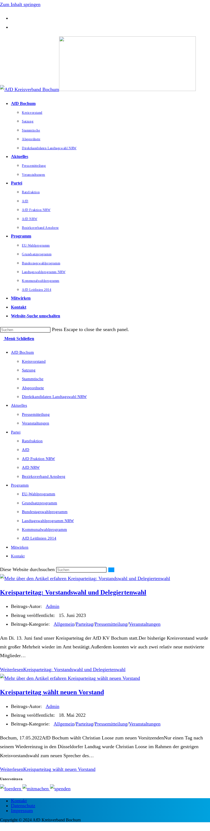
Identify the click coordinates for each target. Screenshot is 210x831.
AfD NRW (31, 467)
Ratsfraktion (32, 441)
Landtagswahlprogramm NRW (48, 521)
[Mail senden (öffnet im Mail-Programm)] (13, 27)
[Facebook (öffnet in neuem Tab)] (13, 18)
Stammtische (32, 379)
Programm (20, 485)
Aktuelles (19, 405)
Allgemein (64, 624)
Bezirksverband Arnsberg (43, 476)
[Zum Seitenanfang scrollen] (2, 826)
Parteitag (84, 624)
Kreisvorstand (34, 361)
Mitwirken (19, 547)
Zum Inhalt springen (20, 4)
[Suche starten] (111, 569)
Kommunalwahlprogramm (44, 529)
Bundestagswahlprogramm (45, 512)
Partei (16, 432)
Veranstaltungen (35, 423)
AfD (25, 449)
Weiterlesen (63, 669)
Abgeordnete (33, 388)
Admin (52, 606)
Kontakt (18, 556)
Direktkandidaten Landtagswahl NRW (54, 396)
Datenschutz (23, 805)
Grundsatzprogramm (39, 503)
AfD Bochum (22, 352)
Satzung (29, 370)
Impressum (22, 810)
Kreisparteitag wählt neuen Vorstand (52, 692)
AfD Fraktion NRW (38, 459)
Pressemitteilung (36, 414)
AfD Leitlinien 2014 (39, 538)
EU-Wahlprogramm (38, 494)
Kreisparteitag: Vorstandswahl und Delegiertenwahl (73, 592)
